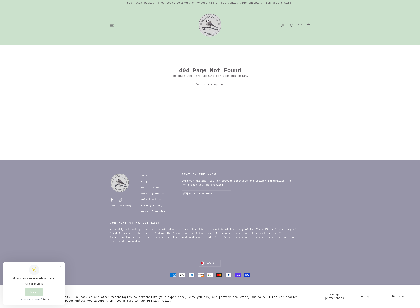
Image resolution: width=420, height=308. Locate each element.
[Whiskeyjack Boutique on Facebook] (112, 199)
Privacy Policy (159, 300)
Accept (366, 296)
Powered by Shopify (120, 206)
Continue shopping (209, 84)
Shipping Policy (152, 193)
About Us (147, 175)
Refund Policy (151, 199)
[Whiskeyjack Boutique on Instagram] (120, 199)
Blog (144, 181)
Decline (398, 296)
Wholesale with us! (155, 187)
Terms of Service (153, 211)
